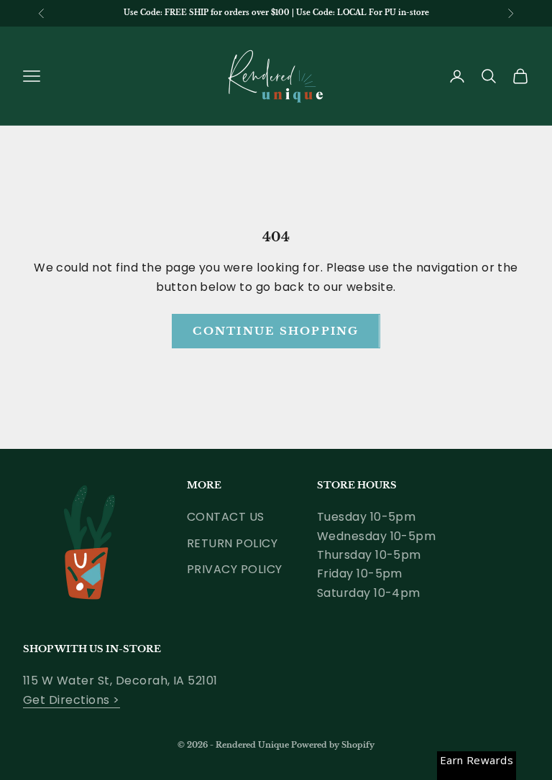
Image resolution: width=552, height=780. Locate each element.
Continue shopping (276, 331)
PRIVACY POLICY (234, 569)
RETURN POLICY (232, 543)
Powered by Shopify (332, 745)
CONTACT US (225, 517)
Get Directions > (71, 700)
